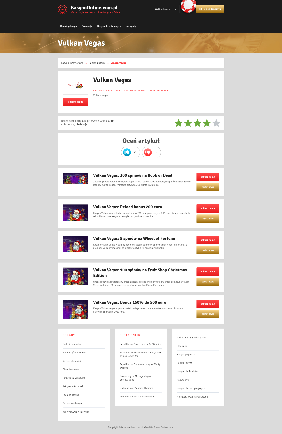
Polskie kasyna (184, 362)
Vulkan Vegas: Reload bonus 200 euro (127, 207)
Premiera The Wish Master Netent (137, 396)
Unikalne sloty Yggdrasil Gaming (136, 388)
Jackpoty (131, 26)
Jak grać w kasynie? (73, 386)
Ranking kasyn (68, 26)
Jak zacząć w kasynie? (74, 352)
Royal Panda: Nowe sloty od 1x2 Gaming (140, 344)
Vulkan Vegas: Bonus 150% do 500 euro (129, 302)
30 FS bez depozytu (210, 9)
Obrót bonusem (71, 369)
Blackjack (182, 346)
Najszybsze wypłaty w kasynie (192, 396)
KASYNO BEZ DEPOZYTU (106, 90)
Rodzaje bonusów (72, 344)
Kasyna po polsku (186, 354)
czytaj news (208, 187)
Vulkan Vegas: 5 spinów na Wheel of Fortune (134, 238)
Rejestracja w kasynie (74, 377)
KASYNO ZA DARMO (135, 90)
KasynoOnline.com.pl (94, 8)
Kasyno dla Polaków (187, 371)
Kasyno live (183, 379)
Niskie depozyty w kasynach (191, 337)
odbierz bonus (75, 101)
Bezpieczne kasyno (73, 403)
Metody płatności (72, 361)
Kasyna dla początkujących (191, 388)
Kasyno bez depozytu (109, 26)
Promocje (87, 26)
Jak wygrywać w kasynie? (76, 411)
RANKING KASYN (159, 90)
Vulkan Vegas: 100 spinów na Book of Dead (132, 175)
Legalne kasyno (71, 394)
